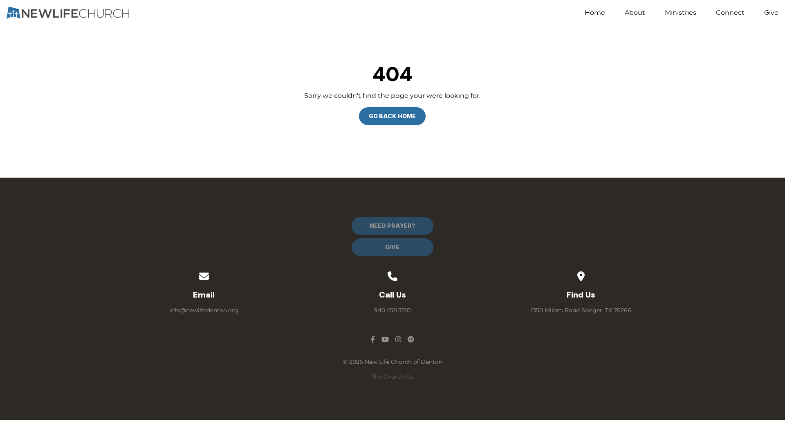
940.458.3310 (392, 310)
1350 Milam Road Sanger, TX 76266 (581, 310)
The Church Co (393, 376)
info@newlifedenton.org (203, 310)
